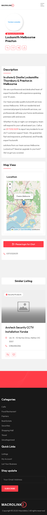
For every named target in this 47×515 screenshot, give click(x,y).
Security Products (15, 34)
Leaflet (15, 229)
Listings (5, 454)
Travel (4, 435)
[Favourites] (13, 48)
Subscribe (10, 488)
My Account (7, 459)
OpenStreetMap (26, 229)
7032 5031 (13, 129)
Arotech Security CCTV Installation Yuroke (19, 329)
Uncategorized (8, 440)
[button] (23, 203)
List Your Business (9, 464)
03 (7, 129)
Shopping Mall (7, 430)
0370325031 (12, 253)
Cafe (4, 407)
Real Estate (7, 421)
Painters (5, 416)
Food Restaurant (9, 411)
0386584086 (15, 346)
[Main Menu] (42, 5)
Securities (6, 425)
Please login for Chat (25, 244)
